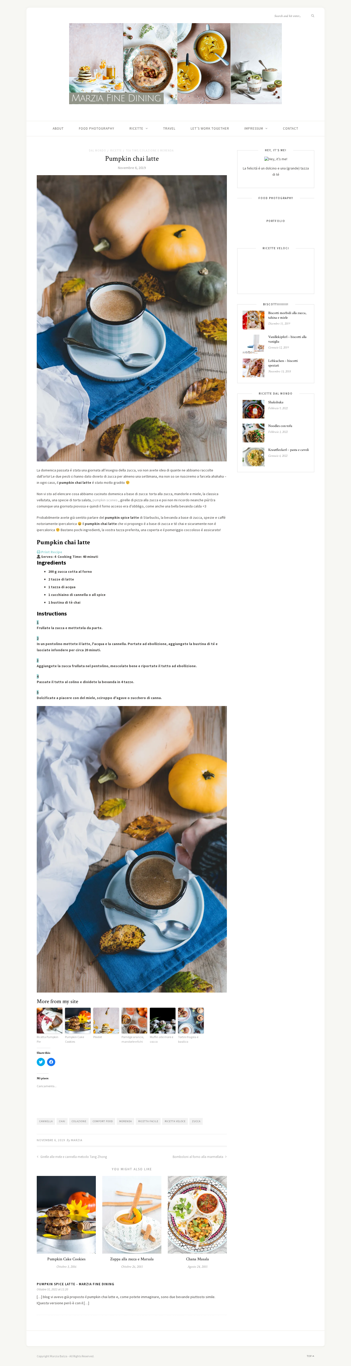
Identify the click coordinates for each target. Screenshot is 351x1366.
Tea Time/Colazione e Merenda (150, 150)
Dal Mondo (97, 150)
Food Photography (96, 128)
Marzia (76, 1140)
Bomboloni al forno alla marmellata (198, 1157)
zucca (196, 1121)
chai (62, 1121)
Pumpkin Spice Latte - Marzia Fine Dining (75, 1284)
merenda (125, 1121)
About (58, 128)
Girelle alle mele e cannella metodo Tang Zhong (73, 1157)
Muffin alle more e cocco (161, 1039)
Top (309, 1356)
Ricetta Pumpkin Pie (47, 1039)
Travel (169, 128)
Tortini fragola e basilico (188, 1039)
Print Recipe (51, 552)
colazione (79, 1121)
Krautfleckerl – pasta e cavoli (288, 450)
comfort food (103, 1121)
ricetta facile (148, 1121)
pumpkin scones (105, 500)
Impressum (253, 128)
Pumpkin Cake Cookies (74, 1039)
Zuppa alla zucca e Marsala (132, 1259)
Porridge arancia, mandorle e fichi (133, 1039)
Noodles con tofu (280, 426)
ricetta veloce (175, 1121)
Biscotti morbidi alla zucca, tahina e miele (287, 315)
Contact (290, 128)
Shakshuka (275, 402)
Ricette (136, 128)
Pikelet (97, 1037)
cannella (46, 1121)
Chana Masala (197, 1259)
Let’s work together (210, 128)
